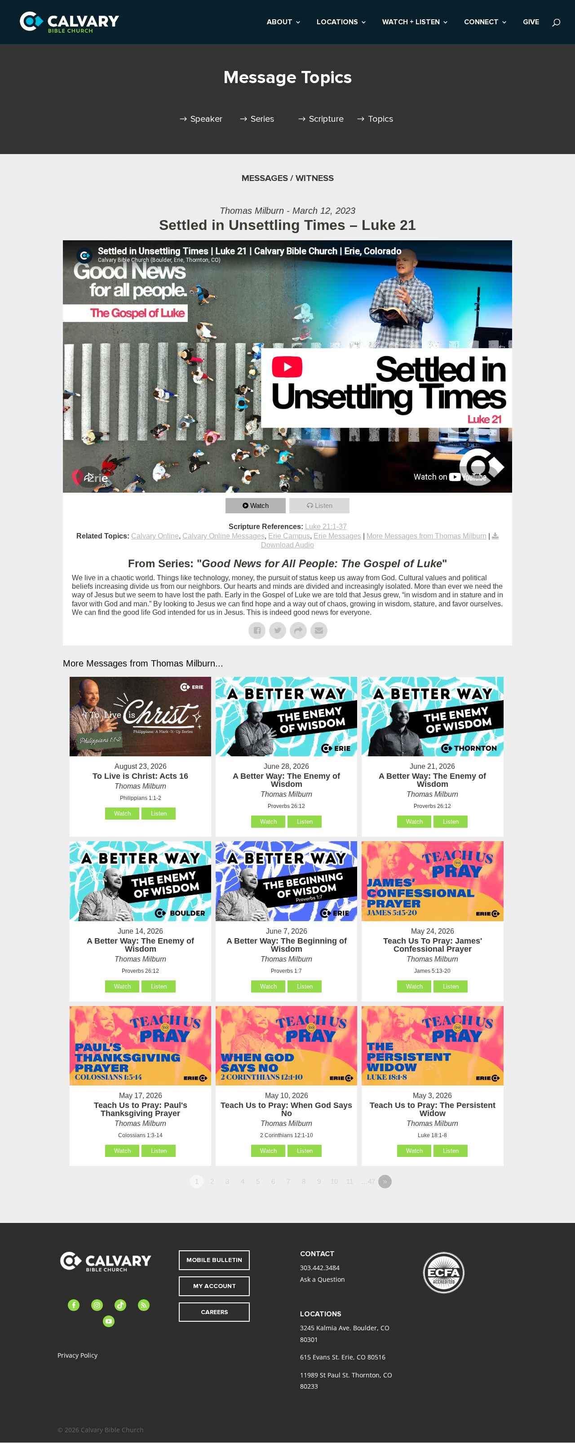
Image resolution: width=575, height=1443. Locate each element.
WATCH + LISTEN (411, 22)
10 (334, 1181)
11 (349, 1181)
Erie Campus (289, 536)
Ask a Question (322, 1279)
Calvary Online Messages (223, 536)
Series (262, 119)
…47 (368, 1181)
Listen (323, 505)
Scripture (326, 119)
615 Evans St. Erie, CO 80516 (342, 1357)
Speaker (206, 119)
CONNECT (481, 22)
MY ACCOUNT (214, 1286)
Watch (259, 505)
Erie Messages (337, 536)
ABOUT (279, 22)
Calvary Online (155, 536)
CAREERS (214, 1312)
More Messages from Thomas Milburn (427, 536)
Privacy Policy (77, 1355)
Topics (381, 119)
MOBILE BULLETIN (214, 1260)
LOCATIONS (337, 22)
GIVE (531, 22)
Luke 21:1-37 (326, 526)
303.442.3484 (320, 1267)
